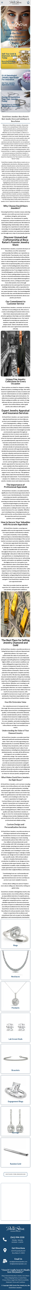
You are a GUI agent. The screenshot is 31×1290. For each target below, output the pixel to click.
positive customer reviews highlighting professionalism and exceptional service (15, 182)
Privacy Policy (6, 1280)
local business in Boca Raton (21, 276)
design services (24, 861)
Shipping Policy (13, 1278)
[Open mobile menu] (2, 2)
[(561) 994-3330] (5, 1239)
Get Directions (18, 1248)
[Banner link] (15, 934)
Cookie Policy (23, 1278)
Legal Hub (14, 1280)
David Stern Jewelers (15, 1287)
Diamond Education (10, 1275)
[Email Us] (5, 1261)
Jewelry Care (21, 1275)
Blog (3, 1275)
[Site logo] (15, 2)
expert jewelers (8, 291)
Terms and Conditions (19, 1282)
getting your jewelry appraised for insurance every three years (15, 464)
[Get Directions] (5, 1250)
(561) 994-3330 (17, 1237)
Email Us (18, 1259)
